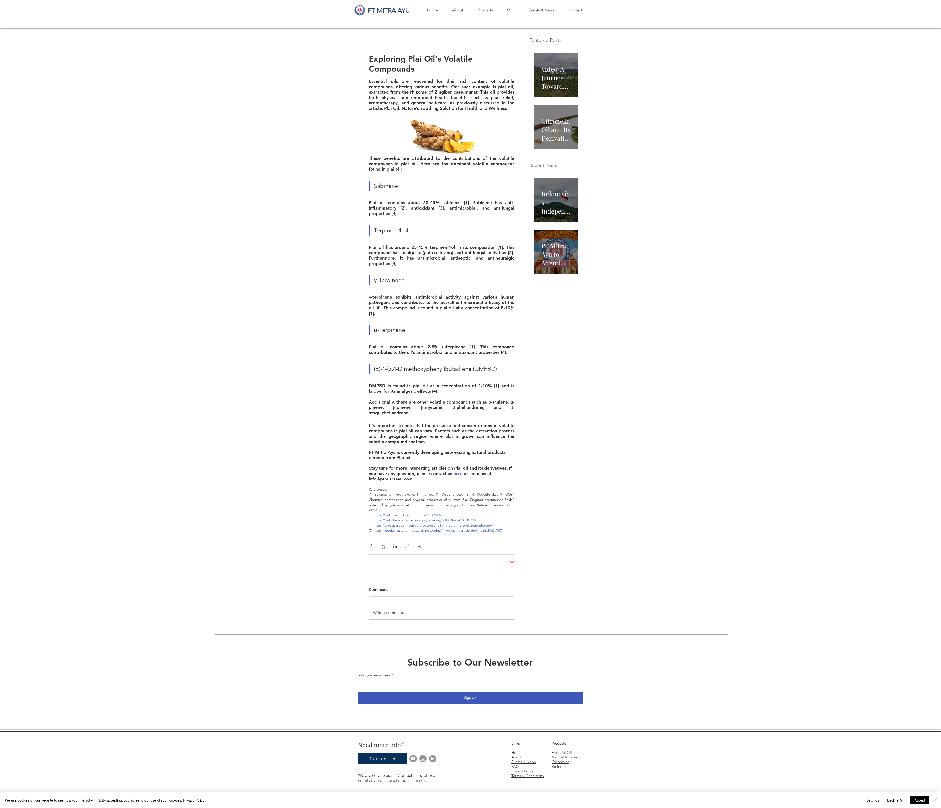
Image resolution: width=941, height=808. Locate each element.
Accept (920, 800)
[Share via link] (407, 546)
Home (516, 752)
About (516, 757)
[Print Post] (419, 546)
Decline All (895, 800)
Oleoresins (560, 761)
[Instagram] (423, 758)
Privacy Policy (193, 800)
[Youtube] (413, 758)
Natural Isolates (564, 757)
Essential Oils (562, 752)
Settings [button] (873, 800)
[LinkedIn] (432, 758)
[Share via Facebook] (371, 546)
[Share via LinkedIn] (395, 546)
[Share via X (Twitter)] (383, 546)
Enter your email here (373, 675)
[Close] (935, 800)
